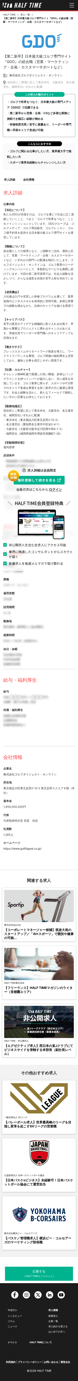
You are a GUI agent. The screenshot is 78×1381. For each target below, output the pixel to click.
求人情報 (53, 1310)
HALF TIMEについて (41, 1342)
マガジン (12, 1310)
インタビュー (15, 1315)
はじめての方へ (56, 1331)
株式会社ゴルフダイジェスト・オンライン (36, 75)
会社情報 (28, 179)
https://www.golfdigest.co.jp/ (22, 848)
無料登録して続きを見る (37, 480)
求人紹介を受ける (58, 1326)
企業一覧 (53, 1321)
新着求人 (53, 1315)
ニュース (12, 1326)
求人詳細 (9, 179)
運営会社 (65, 1361)
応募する (39, 1273)
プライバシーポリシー (30, 1361)
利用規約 (11, 1361)
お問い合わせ (51, 1361)
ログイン (55, 489)
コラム (11, 1321)
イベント (12, 1342)
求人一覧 (25, 14)
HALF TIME (9, 14)
